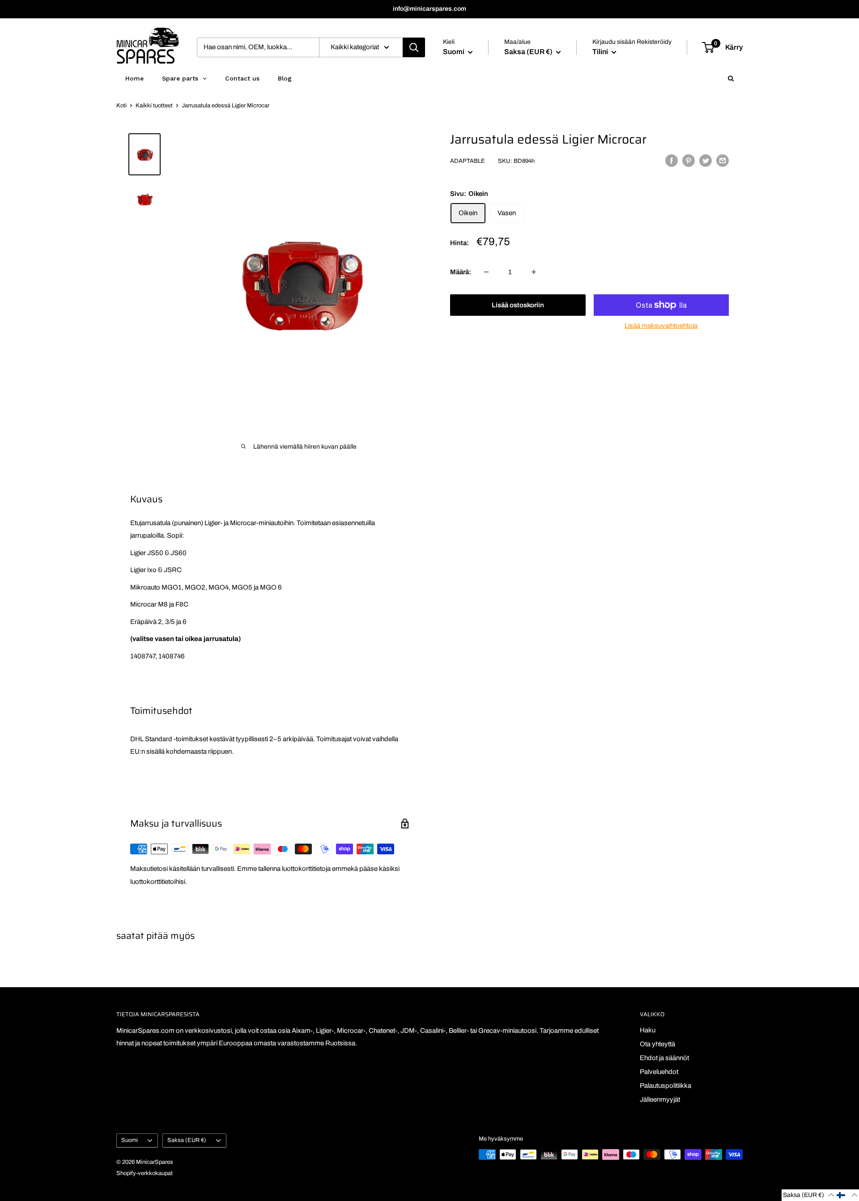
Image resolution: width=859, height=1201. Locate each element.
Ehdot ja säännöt (664, 1057)
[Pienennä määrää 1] (486, 272)
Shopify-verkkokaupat (144, 1173)
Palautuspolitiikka (665, 1085)
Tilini (600, 51)
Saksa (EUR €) (186, 1140)
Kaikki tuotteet (154, 105)
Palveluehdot (659, 1071)
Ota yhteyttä (657, 1044)
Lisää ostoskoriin (518, 305)
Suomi (129, 1140)
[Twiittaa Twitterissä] (705, 160)
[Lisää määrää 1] (533, 272)
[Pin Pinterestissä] (688, 160)
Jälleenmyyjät (660, 1099)
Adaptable (467, 161)
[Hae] (414, 47)
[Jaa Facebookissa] (671, 160)
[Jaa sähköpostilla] (722, 160)
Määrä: (460, 272)
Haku (647, 1030)
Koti (121, 105)
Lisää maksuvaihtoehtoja (661, 325)
